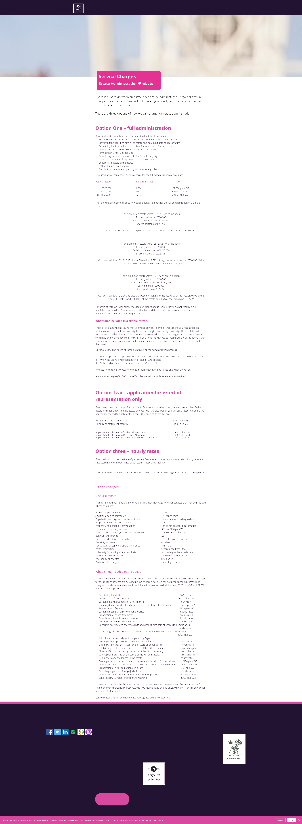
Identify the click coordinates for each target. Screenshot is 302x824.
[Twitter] (57, 732)
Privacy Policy (157, 820)
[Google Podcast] (81, 732)
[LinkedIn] (65, 732)
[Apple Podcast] (88, 732)
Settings (280, 820)
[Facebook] (49, 732)
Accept (291, 820)
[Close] (299, 820)
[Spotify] (73, 732)
